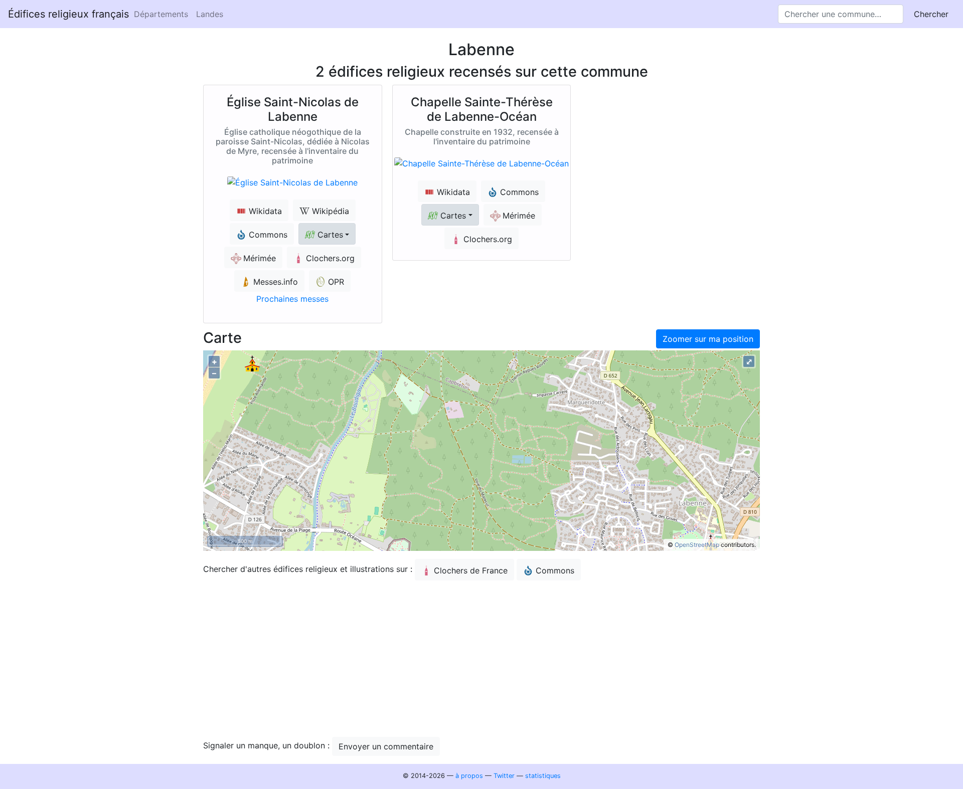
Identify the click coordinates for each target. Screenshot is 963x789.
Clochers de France (471, 570)
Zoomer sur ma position (708, 339)
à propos (469, 775)
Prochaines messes (292, 299)
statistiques (543, 775)
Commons (555, 570)
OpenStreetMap (697, 544)
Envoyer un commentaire (386, 746)
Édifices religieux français (68, 14)
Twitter (504, 775)
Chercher (931, 14)
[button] (327, 234)
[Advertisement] (481, 658)
